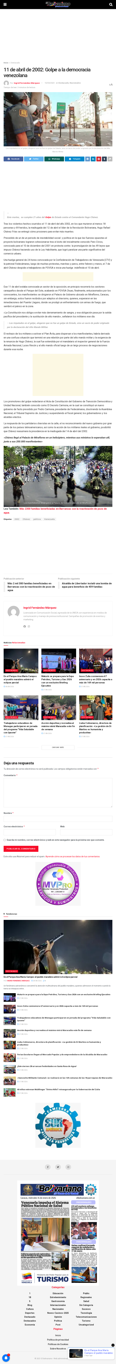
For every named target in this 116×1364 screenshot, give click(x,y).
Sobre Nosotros (58, 1348)
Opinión (58, 1317)
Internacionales (58, 1305)
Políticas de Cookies (58, 1344)
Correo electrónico (14, 826)
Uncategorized (86, 1325)
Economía (30, 1325)
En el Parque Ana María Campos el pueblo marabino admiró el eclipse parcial (20, 679)
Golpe (48, 217)
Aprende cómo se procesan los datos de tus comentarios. (72, 856)
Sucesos (86, 1309)
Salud (86, 1301)
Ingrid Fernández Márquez (27, 83)
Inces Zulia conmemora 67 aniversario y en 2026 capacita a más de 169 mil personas (95, 679)
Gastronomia (58, 1301)
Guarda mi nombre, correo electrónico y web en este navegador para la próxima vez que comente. (56, 840)
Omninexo (76, 1359)
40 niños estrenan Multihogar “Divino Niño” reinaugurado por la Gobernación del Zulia (58, 1089)
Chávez (26, 519)
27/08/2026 (47, 690)
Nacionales (75, 83)
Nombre (9, 813)
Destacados (30, 1321)
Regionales (86, 1297)
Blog (29, 1305)
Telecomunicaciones (86, 1317)
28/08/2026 (9, 686)
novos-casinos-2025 (58, 1313)
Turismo (86, 1321)
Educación (58, 1293)
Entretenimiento (58, 1297)
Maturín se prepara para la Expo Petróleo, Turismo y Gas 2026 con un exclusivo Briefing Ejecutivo (63, 994)
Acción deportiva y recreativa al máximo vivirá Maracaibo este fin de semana (58, 726)
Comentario (11, 775)
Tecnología (86, 1313)
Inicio (6, 63)
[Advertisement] (58, 35)
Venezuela (49, 519)
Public (86, 1293)
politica (37, 519)
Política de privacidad (58, 1340)
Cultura (30, 1309)
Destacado (15, 63)
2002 (16, 519)
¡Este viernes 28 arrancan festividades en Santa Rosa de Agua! (47, 1066)
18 (30, 1297)
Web (62, 826)
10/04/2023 (50, 83)
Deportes (29, 1313)
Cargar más (58, 747)
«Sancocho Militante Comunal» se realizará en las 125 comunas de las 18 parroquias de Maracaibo (64, 1078)
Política (58, 1321)
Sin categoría (86, 1305)
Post (58, 1325)
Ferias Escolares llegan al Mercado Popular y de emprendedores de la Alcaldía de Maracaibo (62, 1054)
